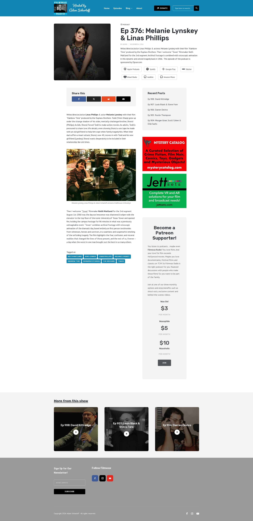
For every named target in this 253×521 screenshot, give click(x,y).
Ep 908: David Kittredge (158, 99)
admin (125, 44)
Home (107, 8)
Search (196, 8)
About (139, 8)
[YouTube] (110, 478)
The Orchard (109, 261)
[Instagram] (102, 478)
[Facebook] (95, 478)
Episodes (117, 8)
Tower (85, 211)
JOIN (164, 363)
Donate (163, 8)
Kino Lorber (90, 256)
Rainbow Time (74, 261)
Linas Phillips (105, 256)
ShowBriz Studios (91, 261)
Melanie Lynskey (122, 256)
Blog (128, 8)
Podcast (126, 25)
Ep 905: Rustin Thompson (159, 115)
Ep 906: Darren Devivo (158, 109)
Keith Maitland (75, 256)
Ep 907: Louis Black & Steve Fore (163, 104)
